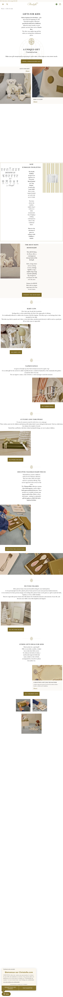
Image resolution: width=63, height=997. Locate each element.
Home (2, 9)
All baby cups (16, 352)
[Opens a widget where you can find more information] (6, 994)
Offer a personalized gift (31, 61)
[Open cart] (60, 4)
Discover (35, 688)
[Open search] (7, 4)
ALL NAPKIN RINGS (48, 406)
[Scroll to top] (58, 992)
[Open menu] (3, 4)
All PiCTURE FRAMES (16, 629)
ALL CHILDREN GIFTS (31, 694)
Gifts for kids (9, 9)
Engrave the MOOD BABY (31, 295)
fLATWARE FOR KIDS (15, 459)
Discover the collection (15, 549)
